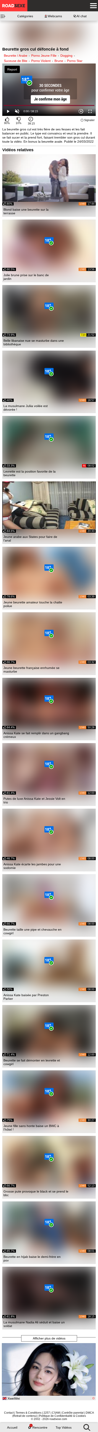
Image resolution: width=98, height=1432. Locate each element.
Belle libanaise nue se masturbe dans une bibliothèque (33, 342)
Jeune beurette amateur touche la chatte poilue (32, 604)
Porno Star (75, 61)
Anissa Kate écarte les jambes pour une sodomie (32, 866)
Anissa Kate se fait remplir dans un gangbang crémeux (36, 735)
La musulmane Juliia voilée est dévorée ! (25, 407)
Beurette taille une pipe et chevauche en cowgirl (32, 931)
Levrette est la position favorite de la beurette (29, 473)
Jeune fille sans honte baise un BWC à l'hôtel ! (31, 1127)
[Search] (86, 1426)
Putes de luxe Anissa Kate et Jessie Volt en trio (34, 800)
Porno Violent (41, 61)
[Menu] (92, 5)
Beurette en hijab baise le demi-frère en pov (32, 1258)
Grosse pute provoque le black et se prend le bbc (35, 1193)
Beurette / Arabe (15, 55)
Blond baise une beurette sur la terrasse (26, 211)
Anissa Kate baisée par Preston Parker (26, 996)
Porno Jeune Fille (44, 55)
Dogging (66, 55)
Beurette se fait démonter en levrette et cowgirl (31, 1062)
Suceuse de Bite (15, 61)
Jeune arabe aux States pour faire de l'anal (30, 538)
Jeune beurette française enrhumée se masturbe (31, 669)
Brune (58, 61)
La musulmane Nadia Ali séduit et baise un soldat (34, 1324)
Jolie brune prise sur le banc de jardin (26, 277)
